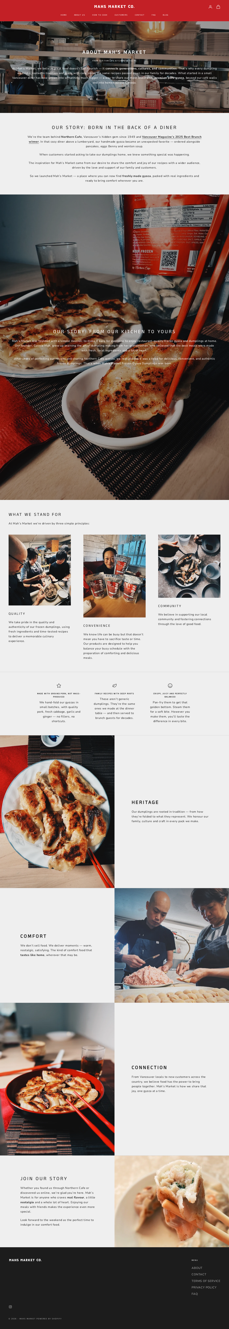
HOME (64, 15)
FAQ (154, 15)
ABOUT (197, 1268)
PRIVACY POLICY (204, 1287)
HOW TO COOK (99, 15)
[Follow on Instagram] (10, 1307)
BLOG (165, 15)
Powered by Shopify (49, 1318)
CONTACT (140, 15)
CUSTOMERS (121, 15)
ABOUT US (79, 15)
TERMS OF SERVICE (206, 1281)
